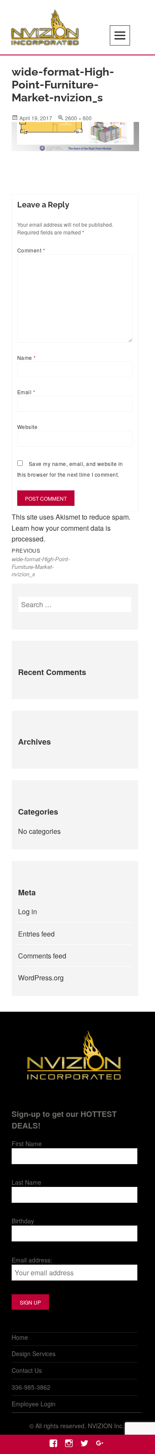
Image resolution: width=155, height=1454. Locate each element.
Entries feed (36, 934)
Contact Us (27, 1370)
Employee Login (34, 1403)
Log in (27, 911)
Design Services (34, 1353)
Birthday (23, 1221)
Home (20, 1337)
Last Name (26, 1182)
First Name (27, 1143)
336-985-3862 (31, 1387)
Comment (31, 250)
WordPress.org (41, 978)
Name (26, 357)
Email (26, 391)
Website (27, 426)
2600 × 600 (78, 118)
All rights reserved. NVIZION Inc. (79, 1425)
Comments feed (42, 956)
